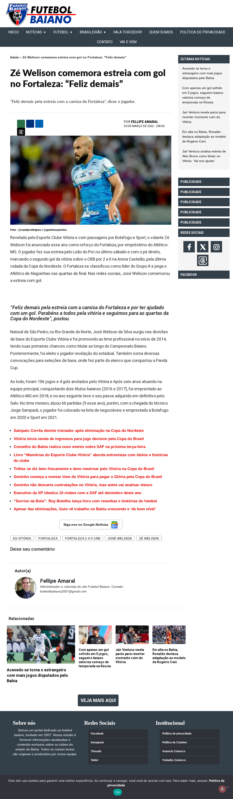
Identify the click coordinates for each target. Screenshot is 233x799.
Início (14, 57)
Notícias (34, 32)
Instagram (97, 742)
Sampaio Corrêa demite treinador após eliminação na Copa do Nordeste (79, 430)
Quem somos (161, 32)
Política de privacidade (177, 733)
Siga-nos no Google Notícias (85, 524)
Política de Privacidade (202, 32)
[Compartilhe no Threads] (21, 132)
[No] (227, 787)
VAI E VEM (128, 42)
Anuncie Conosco (173, 751)
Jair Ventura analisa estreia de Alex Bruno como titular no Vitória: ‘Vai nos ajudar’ (204, 156)
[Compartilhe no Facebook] (30, 124)
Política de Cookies (174, 742)
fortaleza (48, 538)
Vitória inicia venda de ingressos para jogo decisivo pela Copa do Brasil (79, 439)
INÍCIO (13, 32)
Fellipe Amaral (144, 122)
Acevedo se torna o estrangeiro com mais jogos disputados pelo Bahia (202, 73)
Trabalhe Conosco (174, 760)
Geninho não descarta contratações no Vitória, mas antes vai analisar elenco (83, 485)
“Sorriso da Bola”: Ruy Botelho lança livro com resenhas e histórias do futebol (85, 501)
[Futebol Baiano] (41, 14)
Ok (118, 792)
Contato (105, 42)
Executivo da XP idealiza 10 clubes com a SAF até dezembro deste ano (77, 493)
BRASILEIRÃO (91, 32)
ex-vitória (22, 538)
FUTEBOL (60, 32)
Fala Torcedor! (127, 32)
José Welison (120, 538)
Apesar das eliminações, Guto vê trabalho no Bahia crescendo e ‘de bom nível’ (85, 509)
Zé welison (149, 538)
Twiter (95, 760)
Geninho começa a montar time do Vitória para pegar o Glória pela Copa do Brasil (88, 477)
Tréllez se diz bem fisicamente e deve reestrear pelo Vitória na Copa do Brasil (84, 469)
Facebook (97, 733)
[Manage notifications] (222, 789)
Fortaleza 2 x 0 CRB (82, 538)
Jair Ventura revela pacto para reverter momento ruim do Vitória (204, 117)
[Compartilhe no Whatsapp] (21, 124)
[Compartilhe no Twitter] (39, 124)
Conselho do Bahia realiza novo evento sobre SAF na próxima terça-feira (79, 447)
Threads (96, 751)
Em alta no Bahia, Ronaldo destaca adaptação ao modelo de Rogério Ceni (204, 136)
